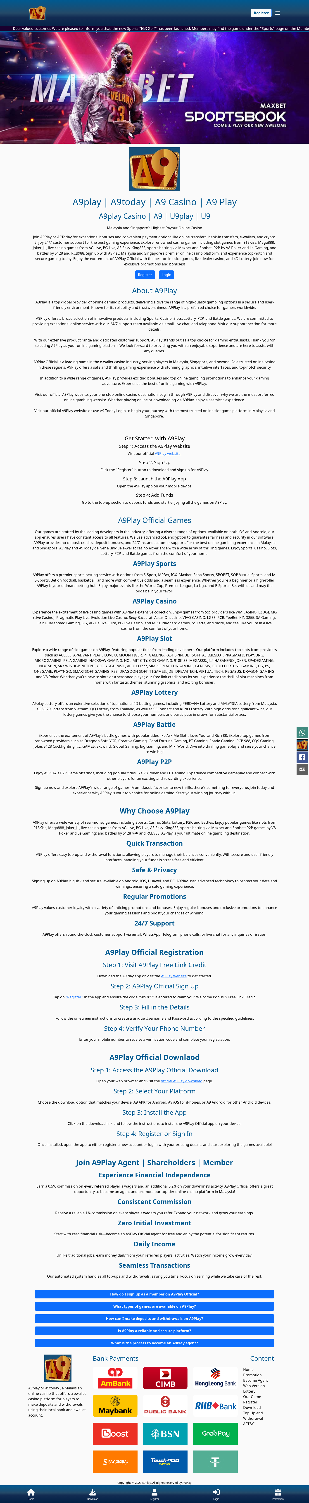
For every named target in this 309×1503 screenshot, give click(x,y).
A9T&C (248, 1423)
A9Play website (174, 975)
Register (261, 12)
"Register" (74, 997)
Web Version (254, 1385)
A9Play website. (168, 453)
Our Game (252, 1396)
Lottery (249, 1391)
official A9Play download (181, 1080)
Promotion (252, 1374)
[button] (154, 1294)
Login (166, 274)
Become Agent (255, 1380)
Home (248, 1369)
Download (252, 1407)
